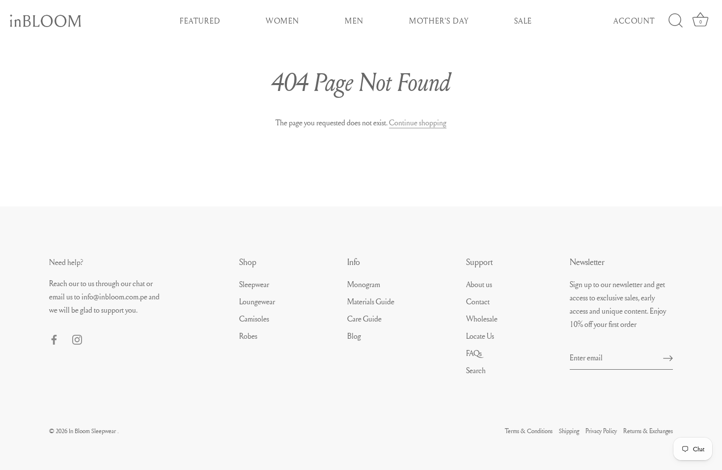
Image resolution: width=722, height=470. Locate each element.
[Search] (675, 20)
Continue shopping (417, 122)
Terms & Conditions (529, 430)
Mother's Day (439, 20)
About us (479, 284)
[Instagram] (77, 337)
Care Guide (364, 318)
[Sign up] (668, 357)
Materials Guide (370, 301)
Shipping (569, 430)
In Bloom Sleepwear (93, 430)
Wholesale (482, 318)
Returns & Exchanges (648, 430)
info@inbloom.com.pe (115, 296)
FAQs (474, 353)
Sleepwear (254, 284)
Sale (523, 20)
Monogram (363, 284)
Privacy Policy (601, 430)
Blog (354, 335)
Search (476, 370)
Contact (478, 301)
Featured (200, 20)
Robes (248, 335)
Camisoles (254, 318)
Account (634, 20)
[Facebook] (54, 337)
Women (283, 20)
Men (354, 20)
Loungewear (257, 301)
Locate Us (480, 335)
